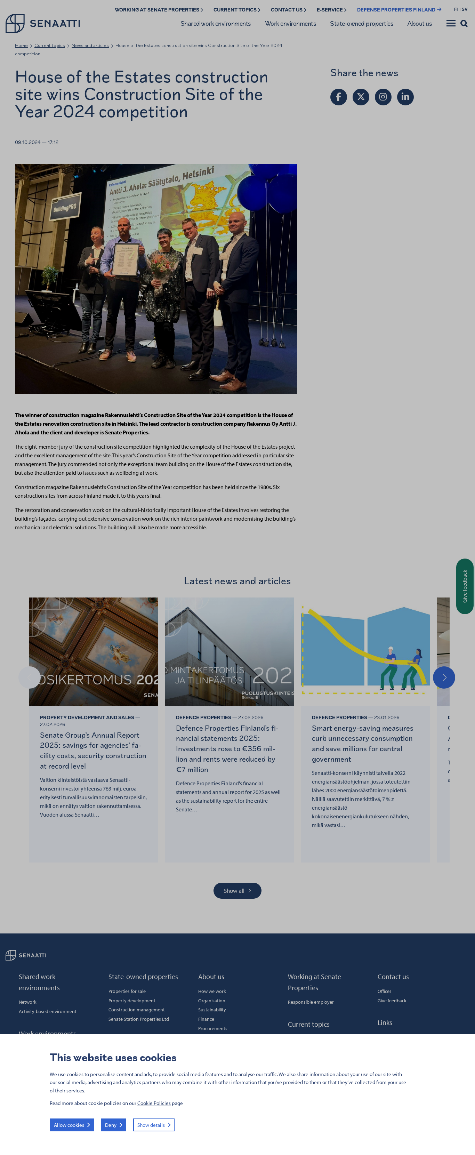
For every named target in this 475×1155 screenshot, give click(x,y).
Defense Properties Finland (396, 10)
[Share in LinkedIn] (405, 97)
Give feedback (392, 1000)
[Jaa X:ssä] (361, 97)
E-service (330, 10)
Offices (385, 991)
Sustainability (212, 1009)
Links (385, 1022)
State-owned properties (361, 23)
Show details (151, 1125)
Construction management (136, 1009)
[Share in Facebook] (338, 97)
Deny (110, 1125)
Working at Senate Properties (157, 10)
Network (28, 1002)
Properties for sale (127, 991)
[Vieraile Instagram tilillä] (383, 97)
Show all (234, 890)
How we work (212, 991)
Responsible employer (311, 1002)
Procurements (212, 1028)
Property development (131, 1000)
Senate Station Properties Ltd (138, 1019)
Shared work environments (215, 23)
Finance (206, 1019)
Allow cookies (69, 1125)
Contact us (287, 10)
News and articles (90, 45)
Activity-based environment (48, 1011)
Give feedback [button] (464, 586)
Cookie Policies (154, 1103)
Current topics (236, 10)
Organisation (211, 1000)
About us (419, 23)
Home (21, 45)
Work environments (290, 23)
